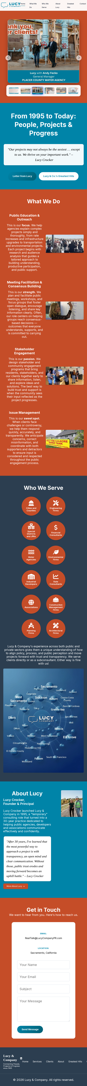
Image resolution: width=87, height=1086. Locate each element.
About (61, 1061)
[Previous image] (8, 58)
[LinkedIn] (21, 1058)
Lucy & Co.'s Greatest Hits (58, 176)
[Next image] (79, 58)
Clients (49, 1061)
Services (37, 1061)
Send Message (30, 1029)
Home (22, 4)
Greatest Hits (75, 1061)
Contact (83, 4)
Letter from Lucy (24, 177)
